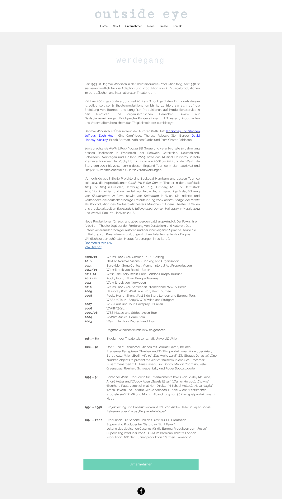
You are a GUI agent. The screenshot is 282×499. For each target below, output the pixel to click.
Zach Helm (107, 135)
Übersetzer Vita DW (99, 243)
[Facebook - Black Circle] (141, 491)
